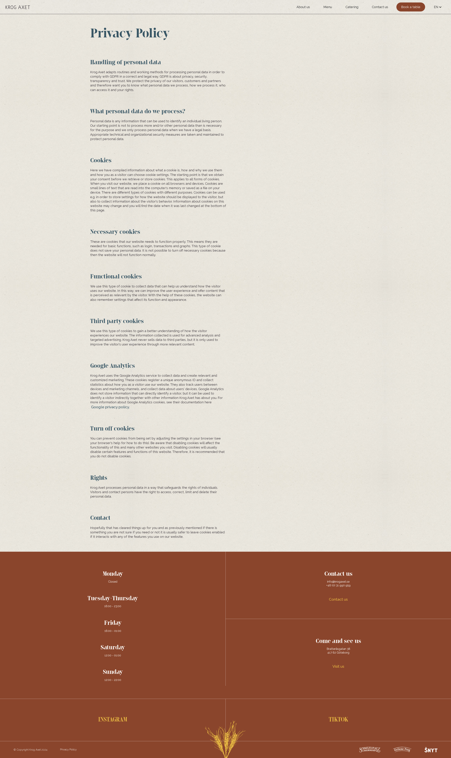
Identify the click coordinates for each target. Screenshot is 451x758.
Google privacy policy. (110, 407)
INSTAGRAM (112, 720)
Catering (351, 7)
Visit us (338, 666)
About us (303, 7)
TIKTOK (338, 720)
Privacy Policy (68, 749)
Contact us (380, 7)
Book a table (410, 7)
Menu (327, 7)
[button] (437, 7)
